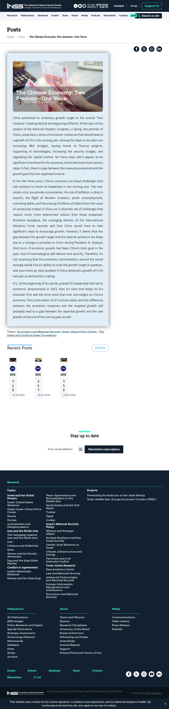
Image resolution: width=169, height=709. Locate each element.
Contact (119, 5)
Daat (147, 693)
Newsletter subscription (104, 449)
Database (43, 15)
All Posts (100, 347)
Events (55, 15)
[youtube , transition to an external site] (151, 674)
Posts (22, 37)
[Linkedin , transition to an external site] (159, 49)
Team (65, 15)
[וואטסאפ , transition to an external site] (151, 49)
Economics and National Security (39, 331)
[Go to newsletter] (81, 449)
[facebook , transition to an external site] (136, 49)
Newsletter (109, 15)
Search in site (150, 15)
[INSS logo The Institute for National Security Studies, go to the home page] (25, 693)
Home (10, 37)
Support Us (152, 5)
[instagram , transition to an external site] (144, 674)
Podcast (95, 15)
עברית (134, 6)
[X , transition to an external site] (144, 49)
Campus (123, 15)
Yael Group (156, 693)
